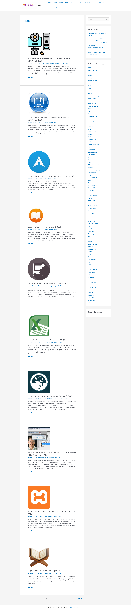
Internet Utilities (92, 195)
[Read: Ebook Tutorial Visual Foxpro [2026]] (36, 215)
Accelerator (100, 2)
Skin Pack (90, 254)
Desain (90, 134)
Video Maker (91, 292)
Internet (90, 193)
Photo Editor (91, 231)
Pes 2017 (90, 228)
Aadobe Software (92, 70)
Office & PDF (91, 221)
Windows (90, 303)
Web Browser (91, 300)
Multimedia (91, 211)
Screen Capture (92, 244)
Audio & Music (92, 98)
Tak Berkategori (92, 259)
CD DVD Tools (92, 119)
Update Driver (92, 282)
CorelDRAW (91, 126)
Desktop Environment (94, 144)
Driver (90, 157)
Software (44, 63)
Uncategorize (91, 277)
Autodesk (90, 108)
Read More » (31, 77)
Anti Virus (90, 91)
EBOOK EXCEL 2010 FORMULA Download (47, 340)
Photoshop (91, 234)
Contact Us (66, 8)
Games (61, 2)
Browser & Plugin (93, 116)
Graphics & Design (93, 185)
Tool (89, 264)
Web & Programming (93, 297)
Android (40, 398)
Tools (89, 267)
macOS (90, 198)
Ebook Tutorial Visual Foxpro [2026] (44, 227)
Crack (89, 129)
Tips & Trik (91, 262)
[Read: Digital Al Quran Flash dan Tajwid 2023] (39, 556)
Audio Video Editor (70, 2)
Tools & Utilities (92, 269)
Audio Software (92, 103)
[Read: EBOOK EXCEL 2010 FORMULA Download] (39, 325)
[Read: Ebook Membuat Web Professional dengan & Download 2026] (39, 103)
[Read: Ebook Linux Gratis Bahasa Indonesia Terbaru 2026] (39, 162)
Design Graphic (92, 139)
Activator (87, 2)
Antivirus (90, 93)
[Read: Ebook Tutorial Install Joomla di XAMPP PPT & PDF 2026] (39, 497)
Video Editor (91, 290)
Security (90, 246)
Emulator (90, 167)
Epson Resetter (92, 172)
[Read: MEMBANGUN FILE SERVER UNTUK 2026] (39, 269)
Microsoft (80, 2)
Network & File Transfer (94, 216)
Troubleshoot (91, 272)
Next (80, 598)
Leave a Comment (32, 63)
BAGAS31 (41, 5)
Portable (90, 239)
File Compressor (92, 177)
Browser (90, 114)
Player (90, 236)
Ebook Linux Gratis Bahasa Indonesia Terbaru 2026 (51, 176)
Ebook (40, 63)
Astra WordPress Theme (76, 607)
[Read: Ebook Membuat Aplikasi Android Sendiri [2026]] (39, 381)
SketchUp (90, 251)
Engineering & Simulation (95, 170)
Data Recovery (92, 131)
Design (55, 2)
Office (93, 2)
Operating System (93, 223)
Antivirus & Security (93, 96)
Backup (90, 111)
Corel (89, 124)
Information (91, 190)
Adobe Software (92, 80)
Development (91, 149)
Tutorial (90, 274)
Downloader (91, 154)
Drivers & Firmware (93, 160)
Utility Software (92, 287)
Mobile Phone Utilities (94, 208)
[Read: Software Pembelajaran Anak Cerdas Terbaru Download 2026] (39, 44)
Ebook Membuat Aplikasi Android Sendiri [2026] (50, 396)
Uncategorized (92, 280)
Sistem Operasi (92, 249)
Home (49, 2)
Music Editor (91, 213)
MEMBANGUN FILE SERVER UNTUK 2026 (47, 283)
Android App (91, 88)
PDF (89, 226)
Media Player (91, 200)
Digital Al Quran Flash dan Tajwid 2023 (45, 570)
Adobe (40, 457)
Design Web (91, 142)
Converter (50, 8)
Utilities (90, 285)
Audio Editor (91, 101)
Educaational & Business (94, 165)
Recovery (90, 241)
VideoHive (91, 295)
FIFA (89, 175)
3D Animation (92, 68)
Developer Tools (92, 147)
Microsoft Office (92, 205)
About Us (58, 8)
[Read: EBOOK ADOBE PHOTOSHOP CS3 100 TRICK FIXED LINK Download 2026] (39, 438)
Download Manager (93, 152)
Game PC (90, 180)
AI (88, 83)
